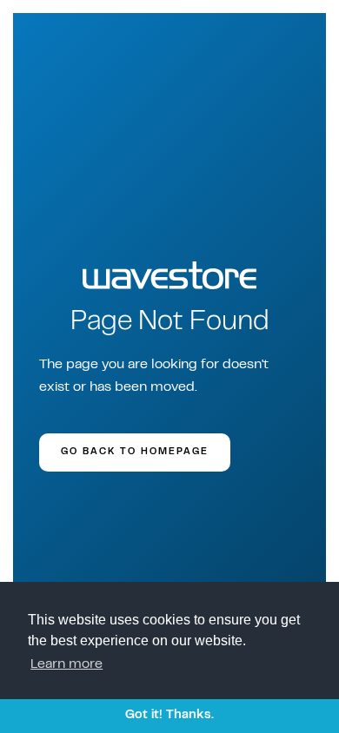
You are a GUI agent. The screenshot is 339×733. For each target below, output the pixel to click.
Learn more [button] (66, 664)
